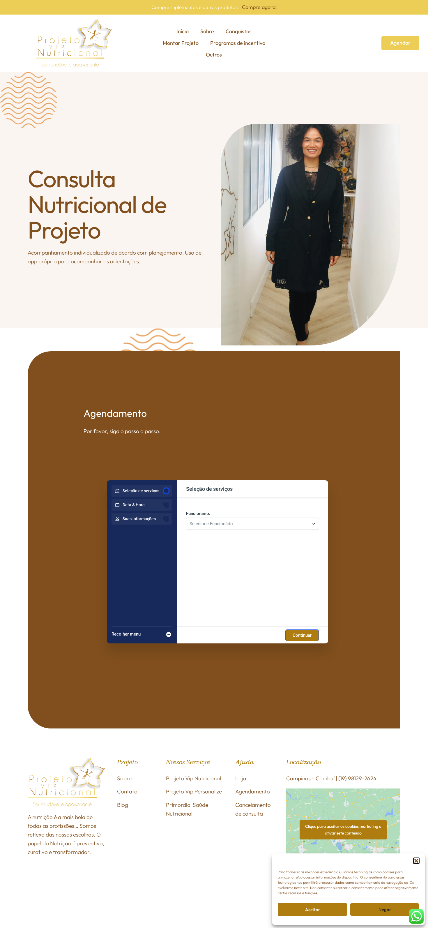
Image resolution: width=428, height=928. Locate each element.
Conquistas (239, 31)
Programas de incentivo (237, 43)
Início (182, 31)
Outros (214, 54)
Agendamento (252, 791)
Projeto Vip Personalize (194, 791)
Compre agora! (259, 7)
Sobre (207, 31)
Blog (122, 804)
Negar (385, 909)
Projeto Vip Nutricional (193, 778)
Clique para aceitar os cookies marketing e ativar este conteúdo (343, 830)
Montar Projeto (181, 43)
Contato (127, 791)
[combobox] (249, 523)
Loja (240, 778)
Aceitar (312, 909)
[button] (416, 861)
